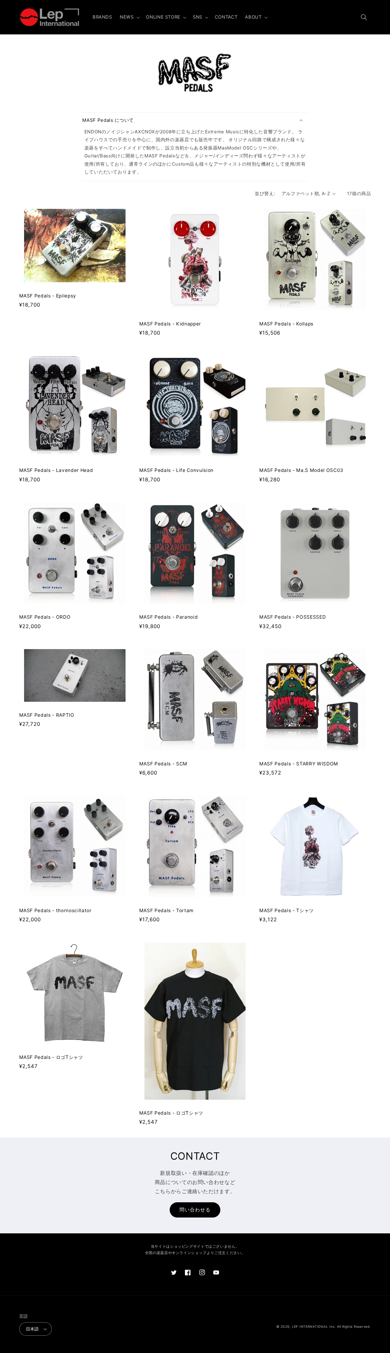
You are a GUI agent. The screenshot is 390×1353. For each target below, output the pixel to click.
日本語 (32, 1329)
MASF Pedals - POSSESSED (292, 617)
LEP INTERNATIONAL (310, 1327)
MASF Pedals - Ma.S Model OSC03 (301, 470)
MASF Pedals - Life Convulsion (176, 470)
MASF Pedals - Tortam (166, 910)
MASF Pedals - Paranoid (168, 617)
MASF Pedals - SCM (163, 764)
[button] (129, 17)
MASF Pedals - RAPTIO (46, 715)
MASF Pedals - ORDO (45, 617)
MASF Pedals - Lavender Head (56, 470)
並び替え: (265, 193)
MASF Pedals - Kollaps (286, 324)
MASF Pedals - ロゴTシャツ (51, 1057)
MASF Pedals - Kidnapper (170, 324)
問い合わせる (195, 1210)
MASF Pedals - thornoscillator (55, 910)
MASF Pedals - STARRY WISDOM (298, 764)
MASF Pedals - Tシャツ (286, 910)
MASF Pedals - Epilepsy (47, 296)
